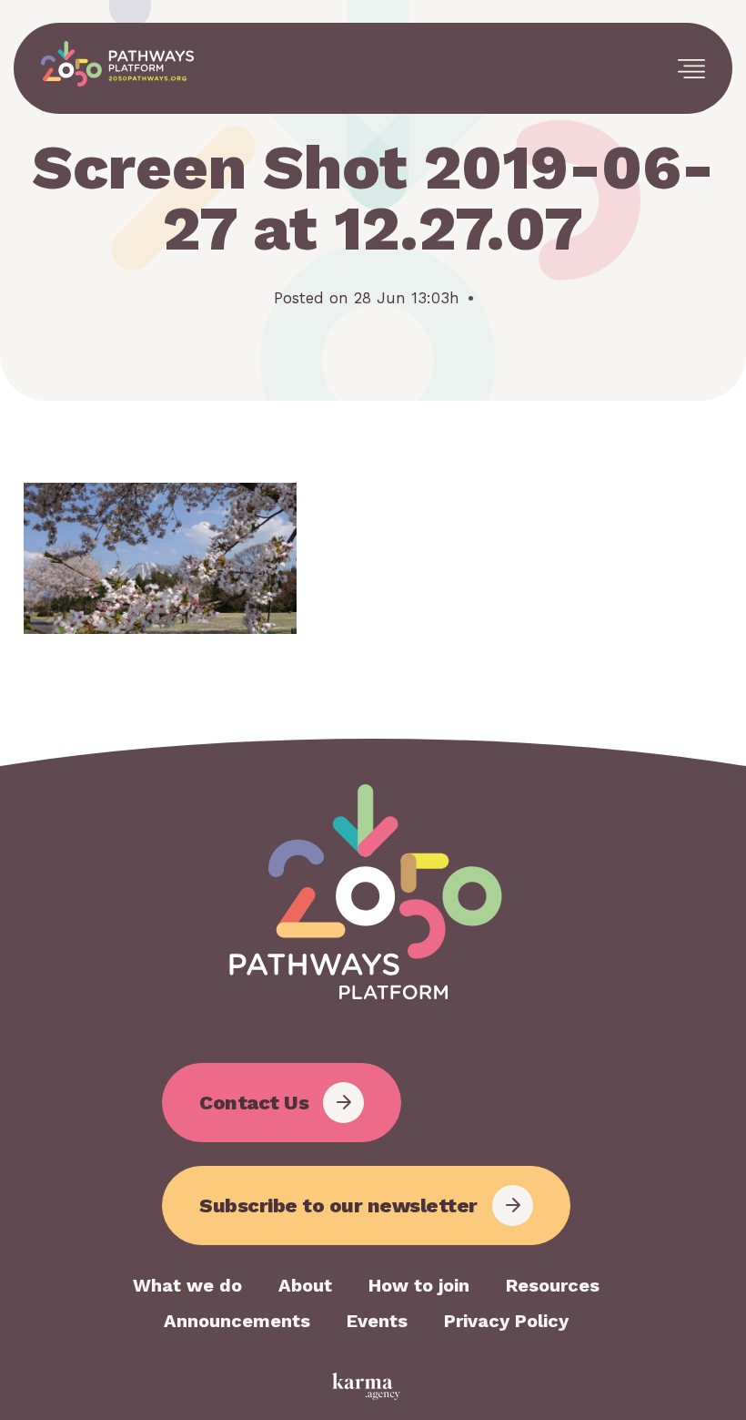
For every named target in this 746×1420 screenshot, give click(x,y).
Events (377, 1321)
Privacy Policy (506, 1321)
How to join (418, 1285)
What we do (187, 1285)
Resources (553, 1285)
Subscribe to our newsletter (338, 1205)
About (305, 1285)
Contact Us (253, 1102)
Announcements (237, 1321)
